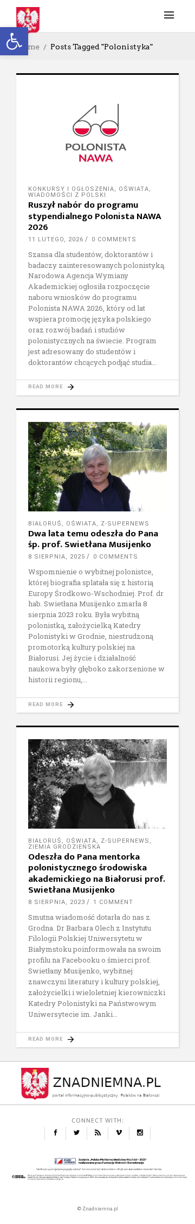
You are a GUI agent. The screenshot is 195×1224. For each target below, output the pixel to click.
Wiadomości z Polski (67, 194)
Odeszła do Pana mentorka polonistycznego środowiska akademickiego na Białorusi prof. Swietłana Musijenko (96, 873)
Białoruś (45, 523)
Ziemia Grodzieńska (64, 846)
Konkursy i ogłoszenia (71, 189)
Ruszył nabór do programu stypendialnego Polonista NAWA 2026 (94, 216)
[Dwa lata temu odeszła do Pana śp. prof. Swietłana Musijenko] (97, 466)
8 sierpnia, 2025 (56, 556)
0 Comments (114, 239)
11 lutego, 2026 (55, 239)
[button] (14, 41)
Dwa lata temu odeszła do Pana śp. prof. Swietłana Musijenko (93, 539)
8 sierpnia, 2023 (56, 902)
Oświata (134, 189)
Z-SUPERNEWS (125, 523)
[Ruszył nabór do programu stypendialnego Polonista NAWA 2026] (97, 132)
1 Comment (113, 902)
